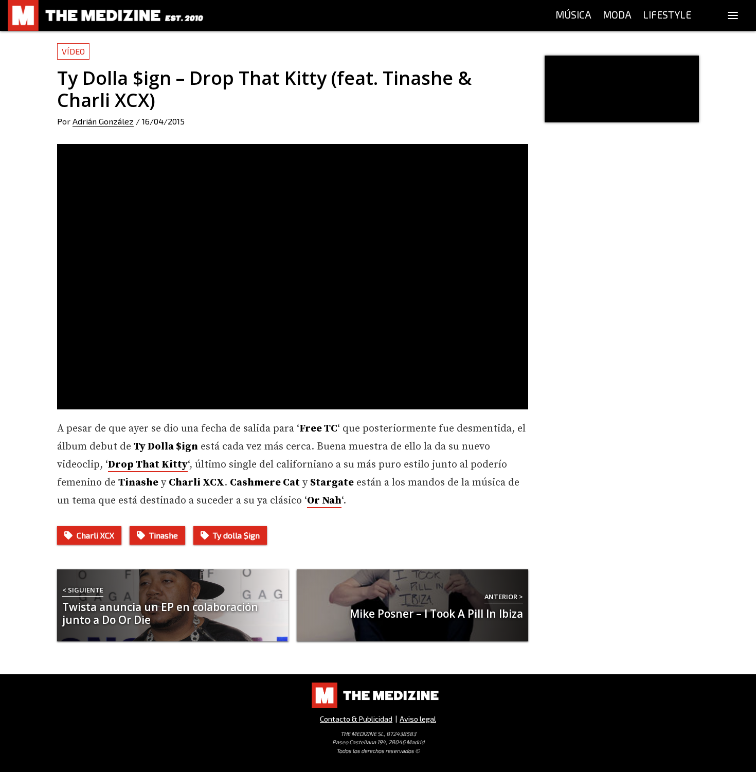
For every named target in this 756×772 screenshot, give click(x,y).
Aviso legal (418, 718)
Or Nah (324, 500)
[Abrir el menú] (732, 15)
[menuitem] (573, 15)
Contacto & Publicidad (356, 718)
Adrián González (103, 121)
